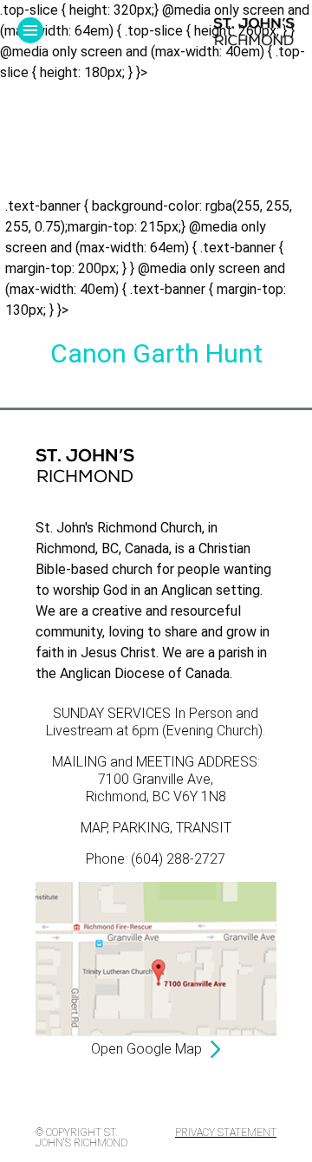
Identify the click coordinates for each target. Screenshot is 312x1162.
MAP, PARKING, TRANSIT (156, 827)
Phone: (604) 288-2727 (155, 859)
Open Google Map (146, 1049)
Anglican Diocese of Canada (145, 673)
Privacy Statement (225, 1132)
